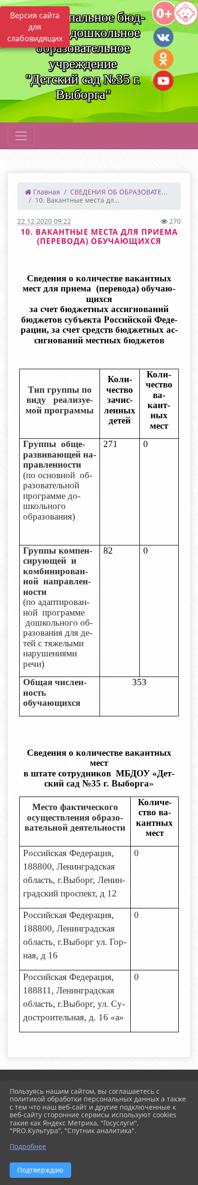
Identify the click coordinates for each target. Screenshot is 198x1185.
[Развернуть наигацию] (21, 135)
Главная (45, 191)
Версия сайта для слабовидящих (34, 27)
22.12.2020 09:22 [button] (44, 221)
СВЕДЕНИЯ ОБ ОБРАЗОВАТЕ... (118, 191)
